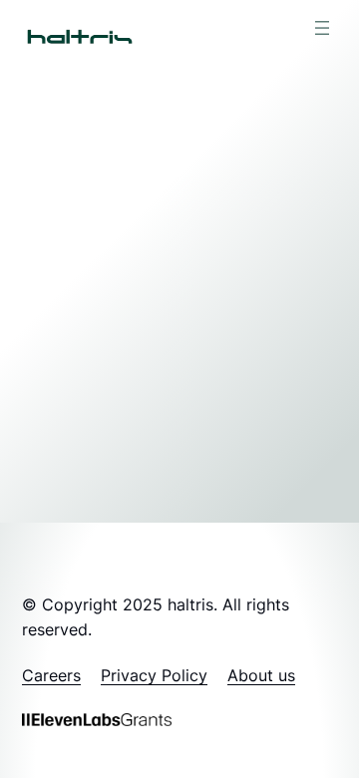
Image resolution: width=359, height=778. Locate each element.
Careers (51, 675)
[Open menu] (322, 28)
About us (261, 675)
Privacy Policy (154, 675)
